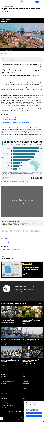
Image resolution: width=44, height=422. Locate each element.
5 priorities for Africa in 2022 (9, 119)
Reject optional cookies (34, 416)
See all (41, 303)
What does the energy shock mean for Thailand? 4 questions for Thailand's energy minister (31, 320)
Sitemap (22, 417)
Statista (3, 21)
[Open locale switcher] (1, 418)
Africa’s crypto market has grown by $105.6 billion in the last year (18, 117)
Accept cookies (22, 203)
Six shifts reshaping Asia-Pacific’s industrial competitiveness (9, 319)
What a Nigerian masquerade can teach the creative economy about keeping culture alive (10, 360)
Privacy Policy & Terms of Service (22, 415)
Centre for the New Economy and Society (11, 60)
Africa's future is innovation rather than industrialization (16, 122)
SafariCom (18, 108)
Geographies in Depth (7, 6)
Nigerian (21, 84)
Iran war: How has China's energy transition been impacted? (30, 340)
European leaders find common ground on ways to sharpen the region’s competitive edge (32, 360)
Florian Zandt (4, 53)
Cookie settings (34, 419)
